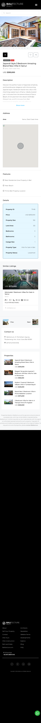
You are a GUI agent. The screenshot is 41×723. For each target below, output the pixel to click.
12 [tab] (33, 46)
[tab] (5, 55)
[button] (36, 5)
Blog (22, 644)
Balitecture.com (7, 647)
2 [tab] (5, 46)
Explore (22, 641)
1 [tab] (2, 46)
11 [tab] (30, 46)
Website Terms (25, 634)
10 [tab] (28, 46)
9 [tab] (25, 46)
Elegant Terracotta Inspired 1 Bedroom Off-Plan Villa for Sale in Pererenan (26, 373)
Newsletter (24, 631)
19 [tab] (25, 48)
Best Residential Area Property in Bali (18, 180)
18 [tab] (22, 48)
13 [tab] (36, 46)
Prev (12, 322)
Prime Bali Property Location (15, 191)
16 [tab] (16, 48)
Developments (25, 638)
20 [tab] (28, 48)
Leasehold (7, 60)
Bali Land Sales (7, 644)
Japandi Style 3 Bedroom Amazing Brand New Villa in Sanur (24, 362)
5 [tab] (13, 46)
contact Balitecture (32, 425)
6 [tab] (16, 46)
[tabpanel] (20, 31)
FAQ (21, 647)
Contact (5, 634)
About (4, 628)
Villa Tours (5, 638)
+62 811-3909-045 (9, 654)
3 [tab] (8, 46)
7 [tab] (19, 46)
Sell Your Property (8, 631)
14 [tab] (39, 46)
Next (29, 322)
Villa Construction (8, 641)
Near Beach (9, 185)
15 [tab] (13, 48)
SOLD (12, 60)
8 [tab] (22, 46)
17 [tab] (19, 48)
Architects (23, 628)
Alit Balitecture (11, 308)
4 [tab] (10, 46)
